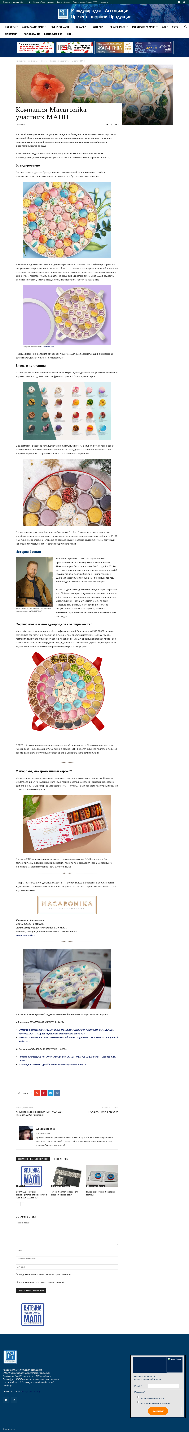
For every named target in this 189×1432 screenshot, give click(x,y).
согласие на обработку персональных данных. (113, 739)
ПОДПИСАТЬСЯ (124, 724)
